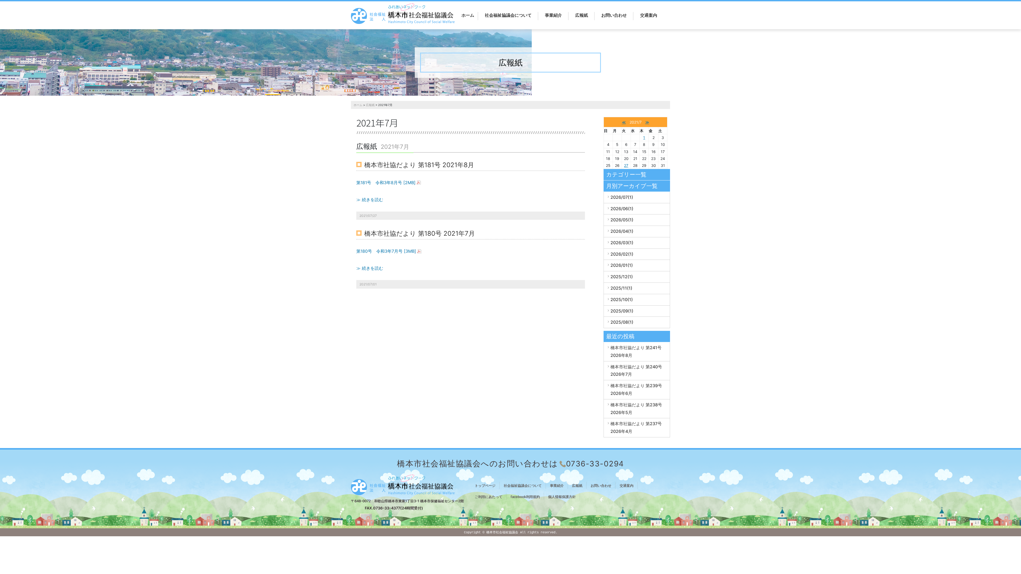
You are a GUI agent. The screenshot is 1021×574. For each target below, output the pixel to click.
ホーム (467, 15)
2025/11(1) (621, 288)
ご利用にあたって (488, 497)
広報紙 (581, 15)
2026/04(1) (621, 231)
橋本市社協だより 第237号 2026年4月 (636, 427)
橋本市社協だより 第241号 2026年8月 (636, 351)
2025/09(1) (621, 311)
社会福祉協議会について (508, 15)
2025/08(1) (621, 322)
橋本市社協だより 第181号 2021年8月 (419, 165)
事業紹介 (553, 15)
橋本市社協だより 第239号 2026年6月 (636, 389)
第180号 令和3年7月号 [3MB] (386, 251)
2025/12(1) (621, 276)
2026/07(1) (621, 197)
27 (626, 165)
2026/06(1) (621, 208)
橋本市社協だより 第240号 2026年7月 (636, 370)
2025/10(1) (621, 299)
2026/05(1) (621, 219)
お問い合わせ (614, 15)
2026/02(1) (621, 254)
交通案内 (648, 15)
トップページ (485, 485)
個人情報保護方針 (562, 497)
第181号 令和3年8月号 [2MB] (386, 182)
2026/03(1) (621, 242)
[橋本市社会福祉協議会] (403, 14)
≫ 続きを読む (369, 199)
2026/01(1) (621, 265)
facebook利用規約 (525, 497)
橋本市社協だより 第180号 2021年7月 (419, 233)
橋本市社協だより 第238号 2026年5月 (636, 408)
